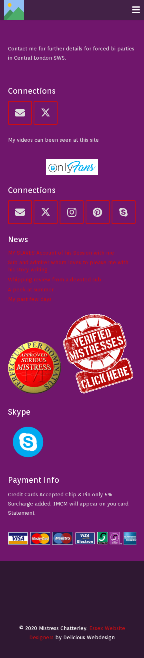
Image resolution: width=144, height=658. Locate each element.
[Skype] (124, 212)
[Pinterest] (98, 212)
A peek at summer (31, 290)
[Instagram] (72, 212)
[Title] (14, 10)
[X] (46, 113)
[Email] (20, 113)
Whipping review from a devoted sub (54, 280)
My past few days (30, 299)
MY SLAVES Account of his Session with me (61, 253)
